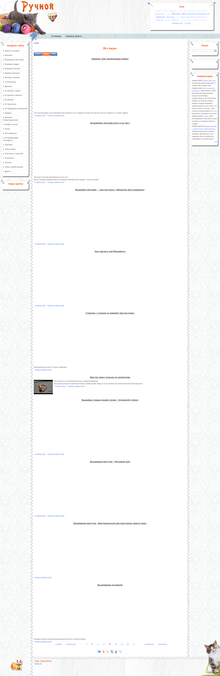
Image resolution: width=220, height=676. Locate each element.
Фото (54, 54)
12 (104, 644)
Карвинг (8, 113)
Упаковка (203, 20)
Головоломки (10, 82)
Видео (46, 54)
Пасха (165, 10)
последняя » (162, 644)
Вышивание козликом (110, 585)
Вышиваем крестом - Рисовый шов (110, 461)
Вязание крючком (12, 73)
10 (92, 644)
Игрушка (176, 13)
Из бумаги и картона (13, 95)
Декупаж (8, 86)
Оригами (8, 145)
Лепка (7, 129)
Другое (8, 171)
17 (134, 644)
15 (122, 644)
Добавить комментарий (55, 115)
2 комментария (60, 386)
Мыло (205, 11)
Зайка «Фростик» (209, 80)
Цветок (175, 20)
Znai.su (38, 663)
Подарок (171, 16)
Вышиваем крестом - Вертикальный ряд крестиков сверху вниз (110, 523)
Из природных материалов (16, 108)
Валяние (8, 55)
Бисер (197, 20)
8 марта (159, 10)
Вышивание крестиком (14, 60)
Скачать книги (73, 36)
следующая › (149, 644)
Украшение (159, 13)
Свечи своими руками (14, 167)
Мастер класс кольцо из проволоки (110, 377)
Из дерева (9, 100)
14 (116, 644)
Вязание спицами (12, 77)
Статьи (38, 54)
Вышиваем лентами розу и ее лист (110, 123)
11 (98, 644)
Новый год (177, 22)
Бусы (177, 17)
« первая (58, 644)
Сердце (187, 23)
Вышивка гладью (12, 64)
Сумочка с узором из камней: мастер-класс (110, 313)
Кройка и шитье (11, 124)
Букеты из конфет (12, 51)
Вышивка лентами (12, 68)
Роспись (8, 162)
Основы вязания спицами (193, 11)
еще (215, 141)
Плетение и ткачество (14, 154)
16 (128, 644)
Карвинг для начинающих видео (110, 59)
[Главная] (37, 7)
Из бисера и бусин (12, 91)
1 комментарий (40, 115)
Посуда (168, 14)
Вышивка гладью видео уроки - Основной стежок (110, 400)
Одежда (168, 20)
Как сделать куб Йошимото (110, 251)
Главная (36, 43)
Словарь (56, 36)
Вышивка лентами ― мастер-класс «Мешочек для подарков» (110, 190)
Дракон (180, 11)
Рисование (9, 158)
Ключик (206, 106)
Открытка (172, 10)
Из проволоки (10, 104)
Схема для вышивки (186, 20)
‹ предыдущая (71, 644)
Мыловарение (11, 133)
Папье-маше (10, 149)
